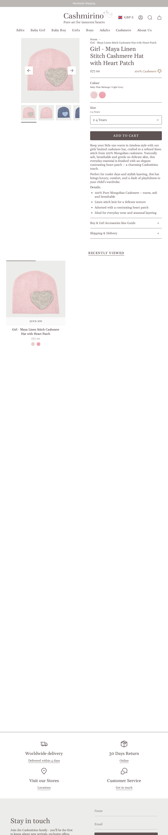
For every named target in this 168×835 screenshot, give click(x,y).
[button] (20, 31)
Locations (44, 788)
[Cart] (159, 17)
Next (72, 70)
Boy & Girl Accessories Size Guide (112, 223)
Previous (29, 70)
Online (124, 761)
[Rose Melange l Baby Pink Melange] (38, 344)
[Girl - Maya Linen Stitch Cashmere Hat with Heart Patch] (35, 293)
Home (93, 39)
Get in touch (124, 788)
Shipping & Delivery (103, 233)
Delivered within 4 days (44, 761)
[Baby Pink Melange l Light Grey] (33, 344)
